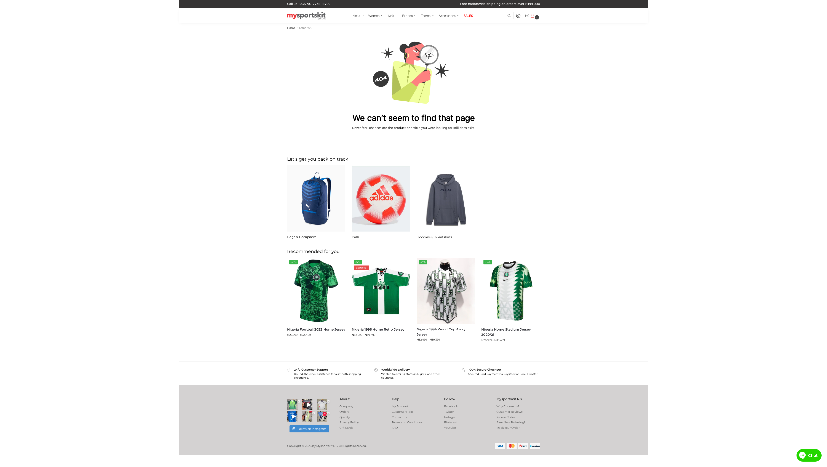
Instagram (451, 417)
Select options (316, 343)
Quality (344, 417)
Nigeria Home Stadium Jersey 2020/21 (506, 332)
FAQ (395, 427)
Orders (344, 411)
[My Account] (518, 15)
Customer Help (402, 411)
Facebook (451, 406)
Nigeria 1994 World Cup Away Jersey (441, 331)
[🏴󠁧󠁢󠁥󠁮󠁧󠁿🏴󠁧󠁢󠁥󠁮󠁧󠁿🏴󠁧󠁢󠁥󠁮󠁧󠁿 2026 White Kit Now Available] (322, 404)
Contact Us (399, 417)
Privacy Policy (349, 422)
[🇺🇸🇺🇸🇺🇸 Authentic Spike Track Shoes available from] (307, 416)
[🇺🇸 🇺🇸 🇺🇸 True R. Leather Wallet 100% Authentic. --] (307, 404)
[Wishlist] (339, 264)
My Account (400, 406)
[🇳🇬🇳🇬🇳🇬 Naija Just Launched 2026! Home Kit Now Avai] (292, 404)
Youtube (450, 427)
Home (291, 27)
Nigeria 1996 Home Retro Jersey (378, 329)
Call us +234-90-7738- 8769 (308, 4)
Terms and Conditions (407, 422)
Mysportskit (324, 446)
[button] (532, 15)
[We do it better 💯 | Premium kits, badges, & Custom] (292, 416)
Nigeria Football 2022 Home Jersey (316, 329)
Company (346, 406)
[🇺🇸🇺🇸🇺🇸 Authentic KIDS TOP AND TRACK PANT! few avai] (322, 416)
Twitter (449, 411)
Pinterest (450, 422)
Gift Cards (346, 427)
